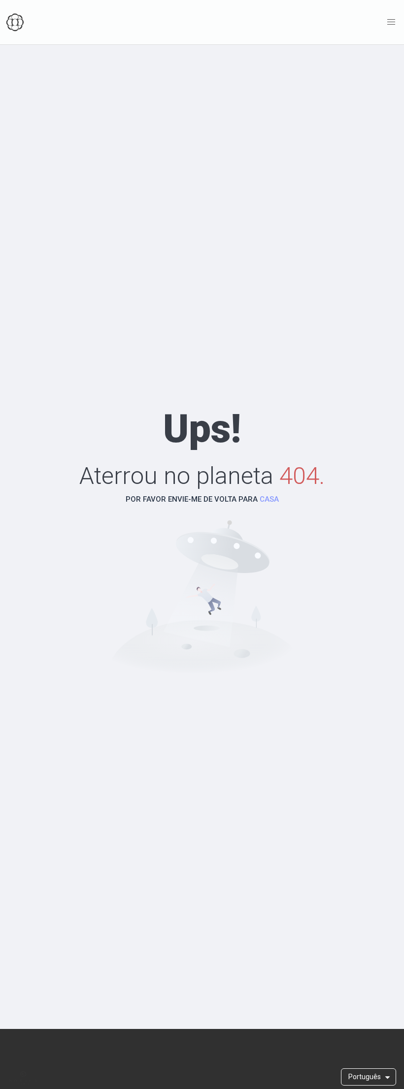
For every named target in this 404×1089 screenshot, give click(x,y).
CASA (269, 499)
